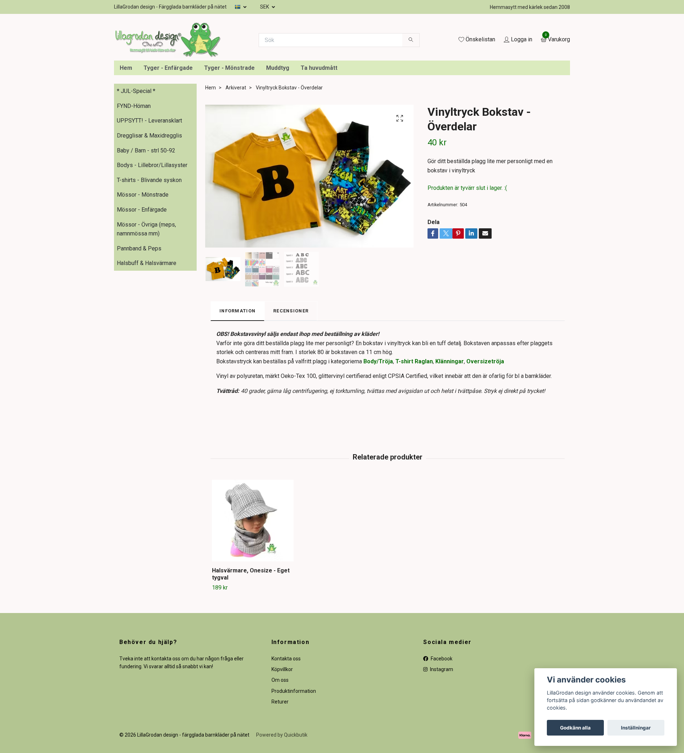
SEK (265, 7)
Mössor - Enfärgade (142, 273)
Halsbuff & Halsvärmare (146, 327)
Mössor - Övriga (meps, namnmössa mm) (146, 293)
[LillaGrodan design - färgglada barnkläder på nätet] (250, 66)
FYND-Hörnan (134, 170)
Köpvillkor (282, 733)
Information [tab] (237, 375)
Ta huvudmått (319, 132)
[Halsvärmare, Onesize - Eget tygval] (253, 584)
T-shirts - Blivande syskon (149, 244)
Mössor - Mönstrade (143, 259)
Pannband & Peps (139, 312)
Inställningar (636, 728)
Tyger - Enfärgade (168, 132)
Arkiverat (236, 152)
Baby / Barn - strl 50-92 (146, 214)
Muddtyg (277, 132)
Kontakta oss (286, 723)
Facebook (441, 723)
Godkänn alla (575, 728)
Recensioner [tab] (291, 375)
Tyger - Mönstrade (229, 132)
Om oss (280, 744)
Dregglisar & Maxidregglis (149, 199)
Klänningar (449, 425)
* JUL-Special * (136, 155)
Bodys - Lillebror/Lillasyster (152, 229)
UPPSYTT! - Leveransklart (149, 185)
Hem (126, 132)
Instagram (441, 733)
